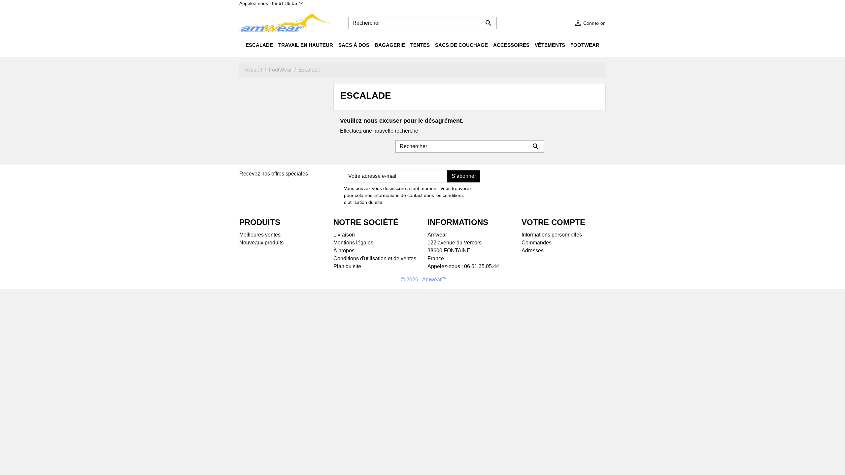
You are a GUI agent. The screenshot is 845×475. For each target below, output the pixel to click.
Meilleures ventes (260, 235)
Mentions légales (353, 242)
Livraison (344, 235)
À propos (344, 250)
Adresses (533, 250)
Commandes (537, 242)
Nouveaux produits (261, 242)
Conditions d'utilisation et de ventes (374, 258)
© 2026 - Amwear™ (424, 279)
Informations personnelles (552, 235)
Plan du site (347, 266)
